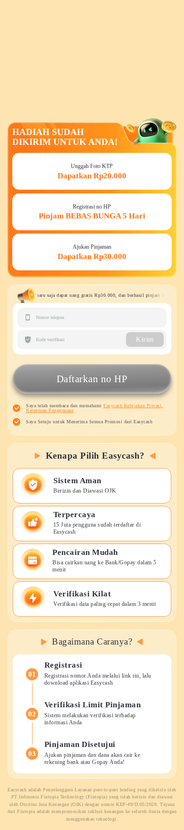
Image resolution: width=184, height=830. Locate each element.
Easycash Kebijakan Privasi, (133, 405)
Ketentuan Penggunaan (50, 410)
